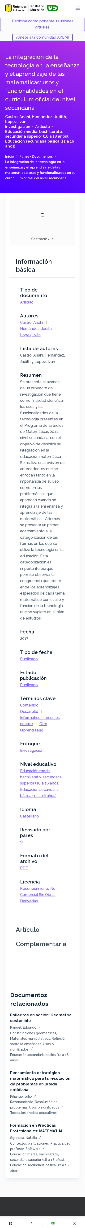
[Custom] (10, 1223)
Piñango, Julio (21, 1096)
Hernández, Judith (49, 117)
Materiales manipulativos (30, 1038)
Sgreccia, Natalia (23, 1138)
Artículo (42, 126)
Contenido (29, 705)
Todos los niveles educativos (33, 1113)
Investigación (17, 126)
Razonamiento (21, 1102)
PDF (24, 868)
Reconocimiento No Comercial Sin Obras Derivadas (37, 894)
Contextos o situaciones (29, 1143)
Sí (21, 842)
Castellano (29, 816)
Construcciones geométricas (33, 1033)
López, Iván (15, 121)
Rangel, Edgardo (23, 1027)
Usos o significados (44, 1107)
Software (33, 1149)
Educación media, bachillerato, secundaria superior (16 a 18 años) (36, 134)
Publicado (29, 659)
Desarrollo (29, 711)
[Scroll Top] (74, 1223)
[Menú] (78, 8)
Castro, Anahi (17, 117)
